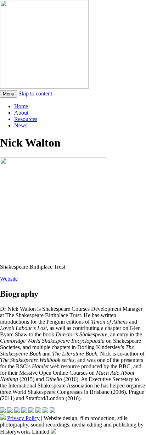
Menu (8, 94)
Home (21, 106)
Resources (25, 119)
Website (9, 279)
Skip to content (35, 93)
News (20, 125)
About (21, 113)
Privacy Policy (23, 418)
